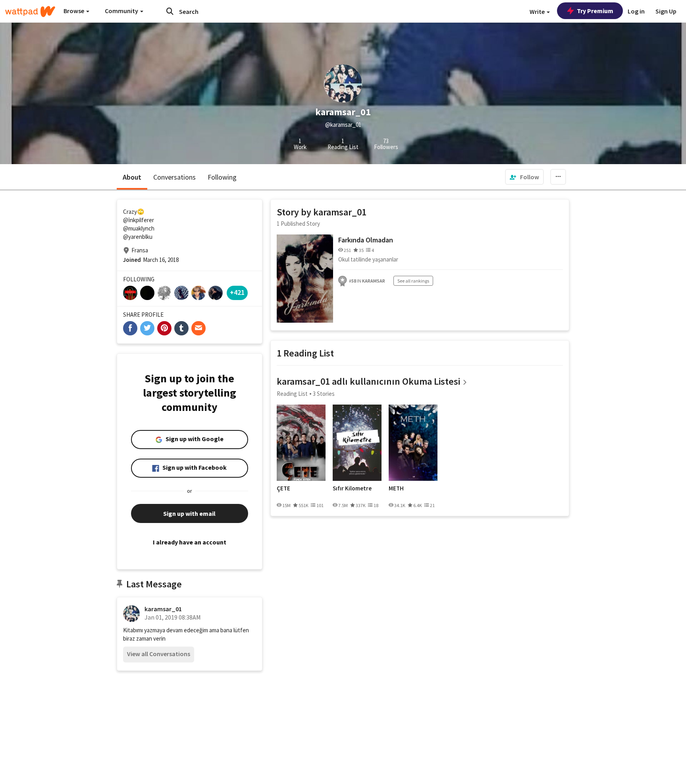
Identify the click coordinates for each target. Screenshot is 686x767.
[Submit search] (169, 11)
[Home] (30, 11)
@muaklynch (138, 228)
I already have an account (189, 542)
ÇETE (283, 488)
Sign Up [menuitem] (665, 11)
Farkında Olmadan (365, 239)
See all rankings (413, 281)
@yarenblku (137, 236)
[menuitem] (524, 177)
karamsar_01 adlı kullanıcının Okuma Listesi (368, 381)
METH (396, 488)
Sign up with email (189, 513)
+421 (237, 292)
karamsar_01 (163, 608)
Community (122, 11)
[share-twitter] (147, 328)
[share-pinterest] (164, 328)
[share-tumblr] (181, 328)
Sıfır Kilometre (352, 488)
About (132, 177)
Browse (74, 11)
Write (538, 11)
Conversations (174, 177)
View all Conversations (158, 654)
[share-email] (198, 328)
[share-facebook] (130, 328)
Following (222, 177)
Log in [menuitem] (636, 11)
